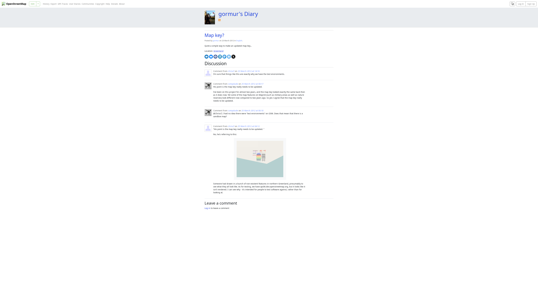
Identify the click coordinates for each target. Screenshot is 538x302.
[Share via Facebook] (215, 57)
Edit (32, 4)
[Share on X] (233, 57)
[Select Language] (512, 3)
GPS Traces (63, 4)
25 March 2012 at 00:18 (252, 110)
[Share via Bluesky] (211, 57)
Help (108, 4)
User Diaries (75, 4)
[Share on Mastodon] (224, 57)
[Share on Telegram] (229, 57)
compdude (233, 83)
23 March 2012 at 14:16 (249, 71)
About (122, 4)
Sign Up (531, 4)
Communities (88, 4)
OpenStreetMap (16, 3)
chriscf (231, 71)
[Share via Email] (206, 57)
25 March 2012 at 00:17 (252, 83)
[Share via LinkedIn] (220, 57)
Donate (114, 4)
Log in (207, 208)
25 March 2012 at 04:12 (249, 126)
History (46, 4)
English (239, 40)
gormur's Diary (238, 14)
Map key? (214, 35)
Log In (521, 4)
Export (54, 4)
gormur (216, 40)
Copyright (100, 4)
